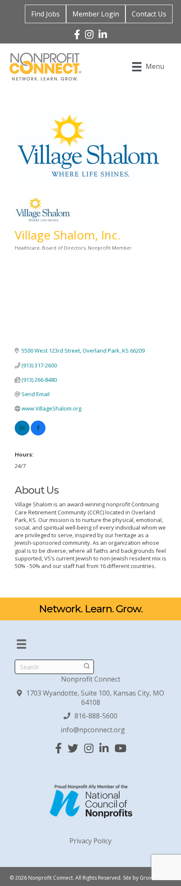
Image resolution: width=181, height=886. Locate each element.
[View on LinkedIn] (22, 433)
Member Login (95, 14)
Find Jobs (45, 14)
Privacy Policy (90, 840)
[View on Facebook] (38, 433)
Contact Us (149, 14)
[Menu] (21, 644)
